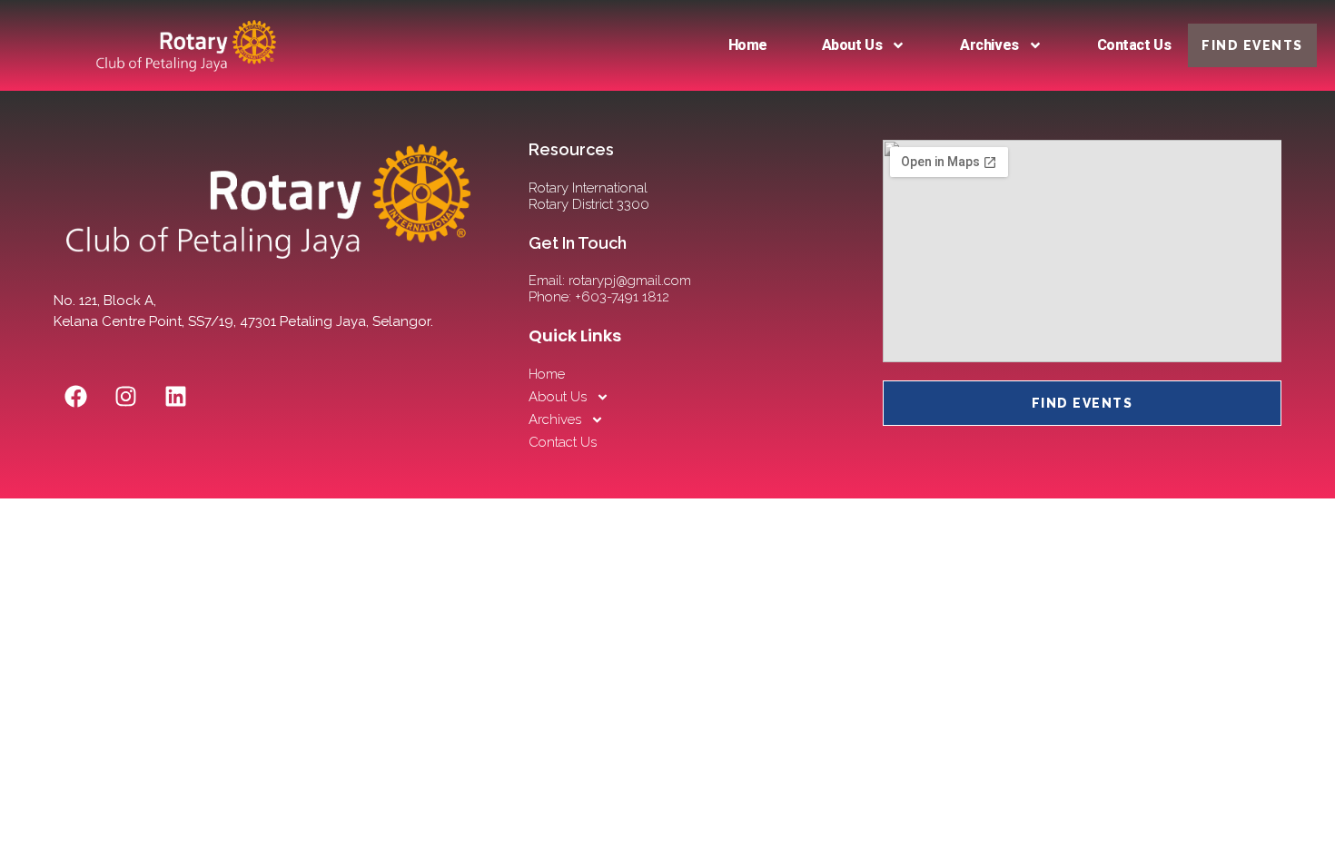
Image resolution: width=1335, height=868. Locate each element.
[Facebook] (76, 396)
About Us (852, 45)
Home (747, 45)
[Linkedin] (176, 396)
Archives (989, 45)
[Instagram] (126, 396)
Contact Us (1134, 45)
